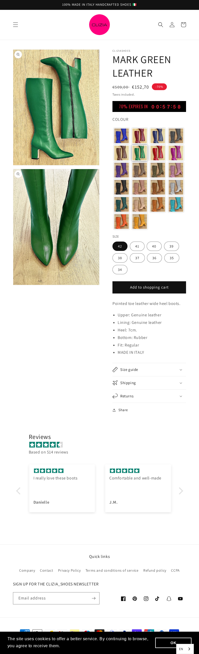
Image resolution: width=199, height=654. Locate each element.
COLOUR (120, 119)
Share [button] (123, 410)
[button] (15, 24)
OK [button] (173, 643)
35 (172, 258)
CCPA (175, 570)
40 (154, 246)
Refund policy (154, 570)
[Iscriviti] (93, 598)
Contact (46, 570)
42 (120, 246)
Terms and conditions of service (112, 570)
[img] (102, 445)
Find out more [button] (75, 646)
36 (154, 258)
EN (181, 649)
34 (120, 269)
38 (120, 258)
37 (137, 258)
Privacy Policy (69, 570)
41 (137, 246)
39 (171, 246)
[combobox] (185, 649)
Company (27, 570)
